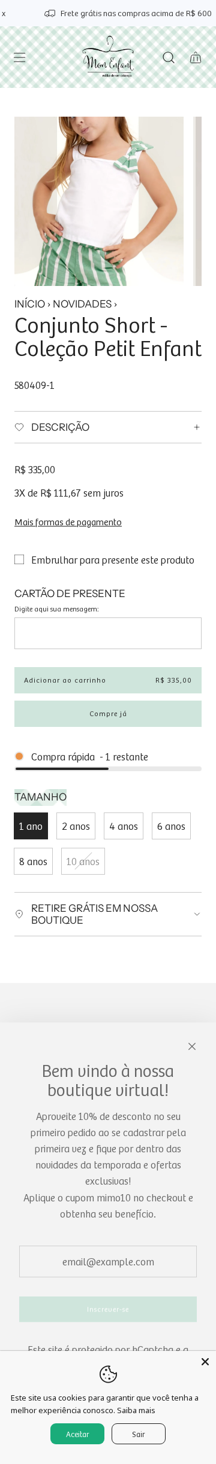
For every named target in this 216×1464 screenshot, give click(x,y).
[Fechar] (192, 1046)
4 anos (123, 825)
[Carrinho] (195, 57)
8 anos (33, 861)
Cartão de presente (69, 593)
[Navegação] (19, 57)
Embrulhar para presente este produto (112, 559)
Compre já (108, 713)
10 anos (83, 861)
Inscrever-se (108, 1309)
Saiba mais (136, 1410)
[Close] (205, 1362)
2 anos (76, 825)
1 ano (31, 825)
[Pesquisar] (168, 57)
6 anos (171, 825)
